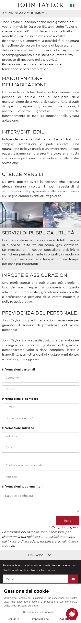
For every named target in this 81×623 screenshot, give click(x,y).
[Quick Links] (49, 555)
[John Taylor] (40, 5)
